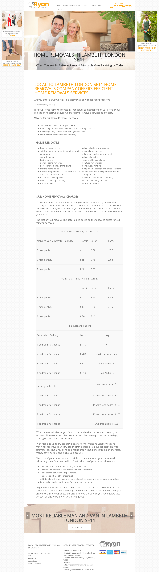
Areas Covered (33, 561)
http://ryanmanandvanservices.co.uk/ (78, 565)
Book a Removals (80, 527)
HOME (58, 5)
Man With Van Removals (71, 5)
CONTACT (60, 9)
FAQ (29, 556)
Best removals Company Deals (39, 553)
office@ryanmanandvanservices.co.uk (78, 569)
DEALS (93, 5)
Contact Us (32, 558)
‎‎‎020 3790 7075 (75, 550)
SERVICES (85, 5)
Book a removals (34, 563)
